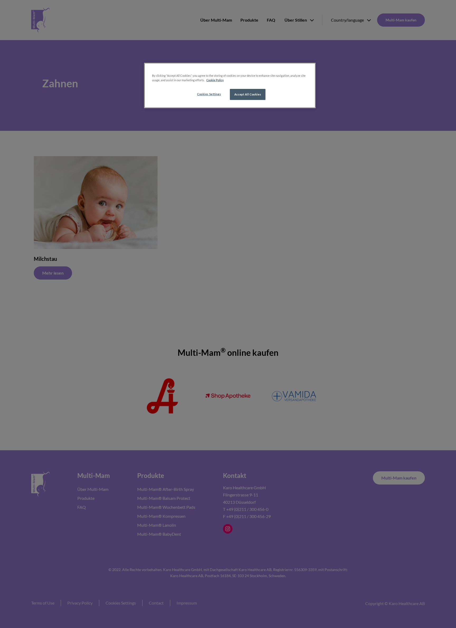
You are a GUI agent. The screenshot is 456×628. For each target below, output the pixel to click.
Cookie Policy (215, 80)
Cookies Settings (209, 94)
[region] (230, 85)
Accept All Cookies (247, 94)
